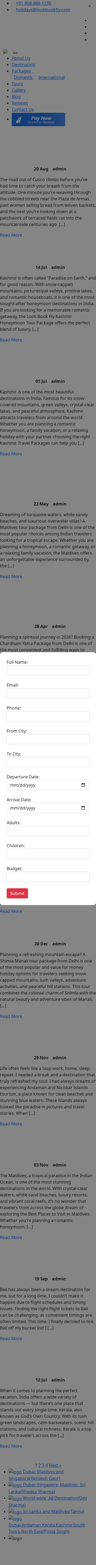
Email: (13, 685)
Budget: (14, 868)
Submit (17, 893)
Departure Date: (23, 777)
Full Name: (17, 662)
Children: (16, 846)
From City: (17, 731)
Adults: (14, 823)
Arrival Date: (19, 800)
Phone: (14, 708)
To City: (14, 754)
